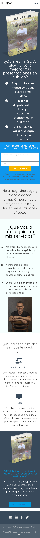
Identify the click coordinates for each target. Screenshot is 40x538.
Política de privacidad (21, 527)
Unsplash (27, 532)
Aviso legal (7, 527)
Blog (20, 402)
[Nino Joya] (7, 3)
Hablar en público (20, 367)
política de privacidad (26, 179)
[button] (20, 504)
